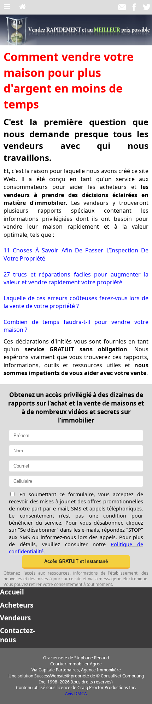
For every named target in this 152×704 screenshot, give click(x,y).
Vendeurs (15, 617)
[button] (76, 562)
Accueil (12, 591)
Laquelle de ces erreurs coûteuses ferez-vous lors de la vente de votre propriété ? (76, 302)
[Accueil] (22, 7)
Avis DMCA (76, 694)
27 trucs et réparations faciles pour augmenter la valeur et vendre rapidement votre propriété (76, 278)
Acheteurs (16, 604)
